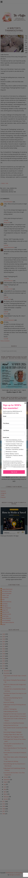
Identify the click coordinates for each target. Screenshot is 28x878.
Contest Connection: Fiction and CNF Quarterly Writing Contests (14, 444)
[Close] (25, 403)
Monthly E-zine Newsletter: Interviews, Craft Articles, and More (14, 448)
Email (4, 416)
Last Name (6, 430)
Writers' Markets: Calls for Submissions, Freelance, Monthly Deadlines (14, 455)
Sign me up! (14, 472)
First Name (6, 423)
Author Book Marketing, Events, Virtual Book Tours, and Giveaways (15, 440)
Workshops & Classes (11, 451)
